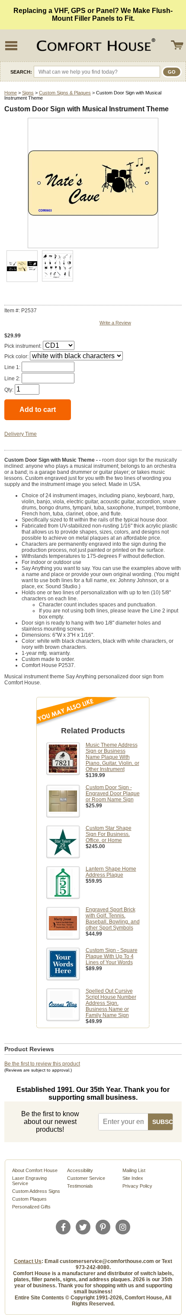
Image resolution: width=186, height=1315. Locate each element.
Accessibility (80, 1170)
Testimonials (80, 1186)
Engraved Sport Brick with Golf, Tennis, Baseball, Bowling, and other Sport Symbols (113, 919)
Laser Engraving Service (29, 1181)
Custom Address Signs (36, 1191)
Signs (28, 92)
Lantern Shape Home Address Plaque (111, 872)
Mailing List (133, 1170)
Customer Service (86, 1178)
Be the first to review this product (42, 1064)
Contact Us (28, 1261)
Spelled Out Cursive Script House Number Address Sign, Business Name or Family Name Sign (111, 1003)
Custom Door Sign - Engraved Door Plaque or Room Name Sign (113, 793)
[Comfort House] (94, 45)
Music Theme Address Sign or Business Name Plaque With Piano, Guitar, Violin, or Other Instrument (112, 757)
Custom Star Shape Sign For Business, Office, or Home (108, 834)
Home (10, 92)
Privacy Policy (137, 1186)
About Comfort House (35, 1170)
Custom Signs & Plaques (65, 92)
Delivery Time (20, 434)
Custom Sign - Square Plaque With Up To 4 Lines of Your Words (112, 956)
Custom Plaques (29, 1199)
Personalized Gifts (31, 1206)
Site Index (132, 1178)
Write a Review (115, 322)
